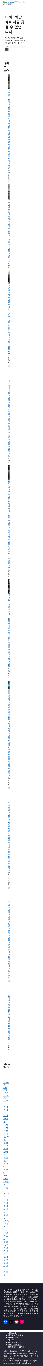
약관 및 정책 (13, 1337)
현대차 (5, 1273)
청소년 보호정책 (14, 1345)
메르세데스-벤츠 (6, 1135)
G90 (5, 1090)
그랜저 (5, 1102)
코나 (5, 1256)
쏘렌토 (5, 1159)
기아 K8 (5, 1111)
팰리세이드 (5, 1266)
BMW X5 (6, 1083)
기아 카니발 (5, 1118)
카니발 (5, 1252)
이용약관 (11, 1340)
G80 (5, 1087)
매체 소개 (12, 1333)
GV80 (6, 1095)
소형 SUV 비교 (5, 1146)
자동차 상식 (6, 1181)
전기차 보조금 (6, 1203)
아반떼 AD (5, 1173)
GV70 (6, 1092)
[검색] (6, 49)
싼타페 (5, 1153)
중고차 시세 (6, 1236)
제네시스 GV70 (6, 1218)
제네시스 (5, 1210)
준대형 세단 (6, 1226)
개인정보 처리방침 (15, 1335)
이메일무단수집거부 (16, 1347)
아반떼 (5, 1165)
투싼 (5, 1260)
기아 (5, 1106)
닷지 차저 (5, 1126)
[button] (5, 5)
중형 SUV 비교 (5, 1245)
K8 (4, 1098)
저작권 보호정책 (14, 1342)
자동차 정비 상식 (6, 1192)
